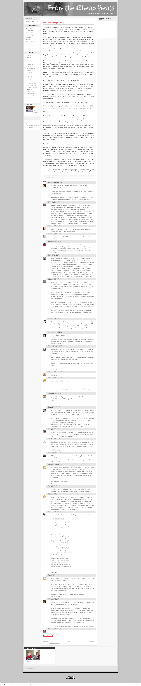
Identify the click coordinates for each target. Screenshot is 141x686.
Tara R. (50, 452)
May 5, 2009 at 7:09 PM (54, 511)
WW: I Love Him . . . (32, 85)
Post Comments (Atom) (54, 643)
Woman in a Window (53, 332)
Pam (49, 226)
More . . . (28, 45)
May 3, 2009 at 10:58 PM (55, 377)
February (30, 93)
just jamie (50, 279)
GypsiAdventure (52, 464)
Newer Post (45, 641)
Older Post (91, 641)
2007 (28, 100)
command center (30, 668)
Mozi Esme (51, 494)
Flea (49, 512)
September (31, 68)
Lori (49, 241)
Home (69, 641)
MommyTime (51, 255)
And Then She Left (32, 83)
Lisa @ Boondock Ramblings (56, 319)
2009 (28, 60)
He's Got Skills (31, 81)
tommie (50, 372)
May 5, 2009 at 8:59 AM (54, 486)
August (30, 70)
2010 (28, 57)
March (30, 91)
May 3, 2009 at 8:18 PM (54, 241)
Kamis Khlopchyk (52, 346)
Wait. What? (51, 439)
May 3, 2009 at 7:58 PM (54, 225)
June (29, 74)
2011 (28, 55)
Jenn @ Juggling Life (53, 182)
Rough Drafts (31, 79)
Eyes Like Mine (29, 28)
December (31, 62)
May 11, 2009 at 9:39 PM (55, 634)
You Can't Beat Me (30, 41)
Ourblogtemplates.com (32, 684)
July (29, 72)
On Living (28, 39)
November (31, 64)
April (29, 89)
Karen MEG (51, 599)
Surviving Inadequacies (33, 87)
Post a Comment (48, 636)
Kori (49, 429)
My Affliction (28, 37)
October (30, 66)
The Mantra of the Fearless (32, 35)
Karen (49, 393)
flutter (49, 378)
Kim (49, 486)
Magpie (50, 628)
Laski (49, 407)
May (29, 76)
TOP (139, 684)
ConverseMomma (52, 202)
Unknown (50, 575)
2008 (28, 97)
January (30, 95)
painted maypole (52, 234)
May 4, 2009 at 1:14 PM (54, 428)
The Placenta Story (30, 30)
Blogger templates (6, 684)
